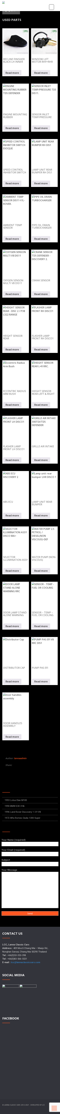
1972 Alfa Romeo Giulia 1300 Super (22, 818)
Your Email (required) (13, 850)
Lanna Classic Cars (12, 1105)
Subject (6, 860)
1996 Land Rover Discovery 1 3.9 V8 (23, 812)
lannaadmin (20, 758)
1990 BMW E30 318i (14, 806)
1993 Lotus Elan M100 (16, 800)
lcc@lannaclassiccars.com (25, 962)
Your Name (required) (14, 840)
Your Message (9, 870)
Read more (12, 73)
